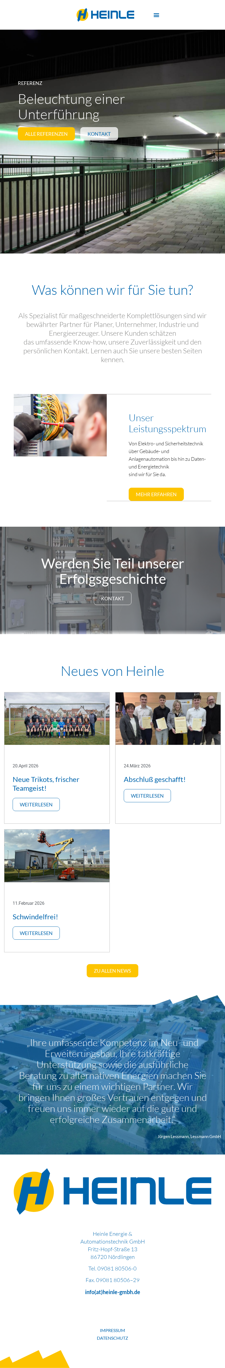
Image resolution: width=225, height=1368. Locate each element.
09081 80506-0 (117, 1268)
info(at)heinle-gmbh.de (112, 1292)
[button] (156, 15)
